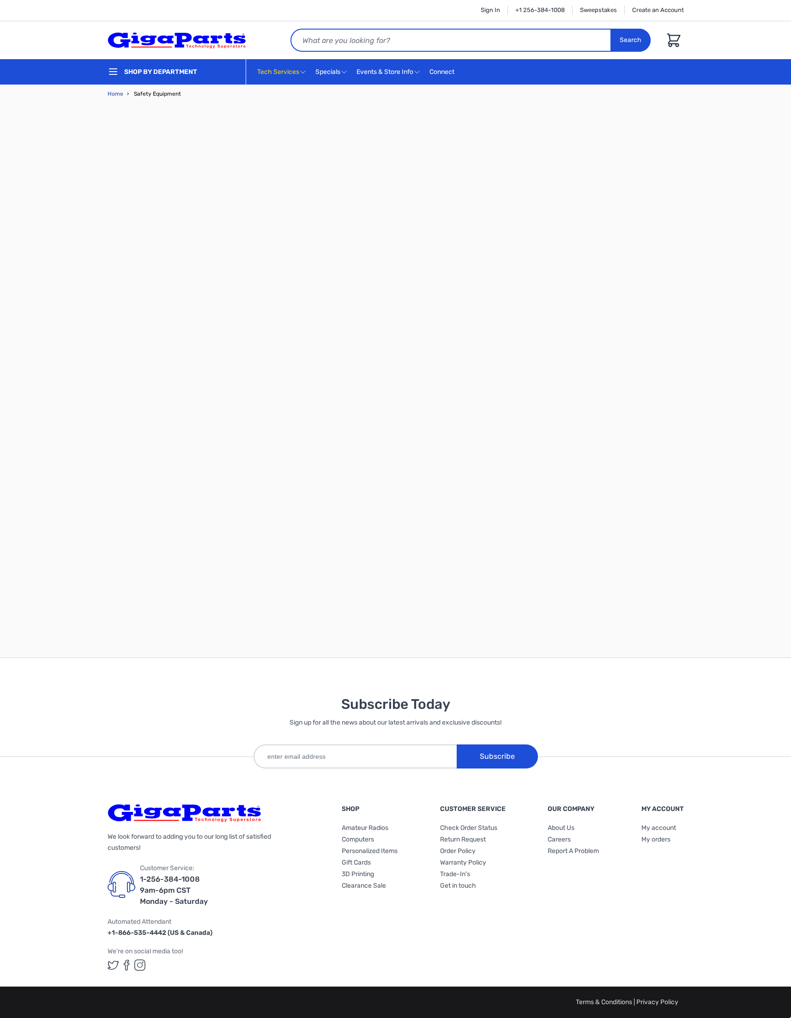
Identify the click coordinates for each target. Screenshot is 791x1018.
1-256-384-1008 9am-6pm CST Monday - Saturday (174, 890)
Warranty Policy (463, 862)
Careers (559, 839)
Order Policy (458, 851)
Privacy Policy (657, 1002)
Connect (442, 72)
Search (630, 40)
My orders (655, 839)
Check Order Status (468, 828)
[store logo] (177, 40)
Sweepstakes (598, 9)
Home (115, 94)
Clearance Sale (364, 886)
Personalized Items (370, 851)
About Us (561, 828)
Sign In (490, 9)
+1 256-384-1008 (540, 9)
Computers (358, 839)
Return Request (463, 839)
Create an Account (658, 9)
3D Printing (358, 874)
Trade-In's (455, 874)
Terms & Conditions (605, 1002)
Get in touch (458, 886)
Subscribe (497, 756)
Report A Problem (573, 851)
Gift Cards (356, 862)
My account (658, 828)
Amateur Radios (365, 828)
